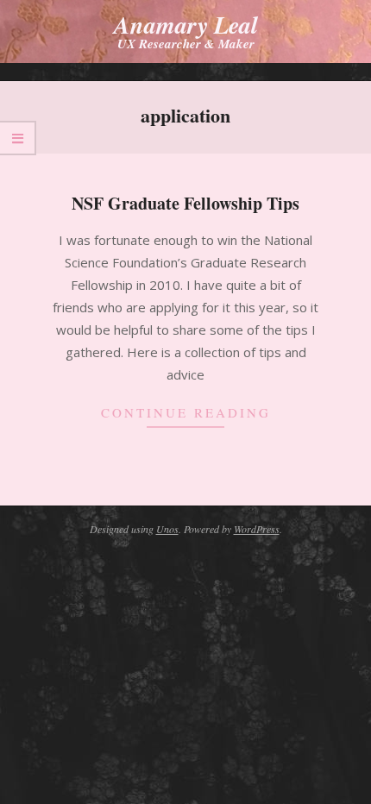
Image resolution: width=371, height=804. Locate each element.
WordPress (257, 529)
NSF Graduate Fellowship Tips (185, 203)
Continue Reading (186, 412)
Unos (167, 529)
